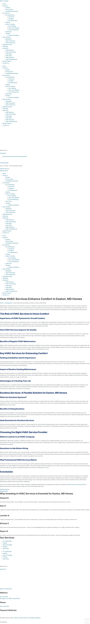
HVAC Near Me (10, 50)
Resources (5, 48)
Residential (8, 39)
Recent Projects (7, 61)
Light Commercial (10, 41)
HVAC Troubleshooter (11, 59)
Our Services (6, 13)
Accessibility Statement (12, 11)
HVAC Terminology (11, 52)
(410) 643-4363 (4, 163)
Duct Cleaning (12, 26)
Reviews (8, 7)
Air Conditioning (10, 15)
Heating (8, 22)
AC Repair (11, 18)
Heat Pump (9, 31)
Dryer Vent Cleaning (13, 28)
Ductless (8, 33)
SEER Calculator (10, 57)
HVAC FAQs (9, 55)
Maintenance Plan (7, 44)
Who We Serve (7, 37)
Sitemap (16, 617)
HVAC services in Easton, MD (76, 484)
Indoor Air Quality (10, 24)
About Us (5, 5)
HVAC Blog (8, 53)
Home (4, 4)
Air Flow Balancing (13, 29)
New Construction (10, 42)
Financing (5, 46)
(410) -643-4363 (4, 606)
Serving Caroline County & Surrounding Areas (15, 156)
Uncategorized (8, 303)
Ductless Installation (13, 35)
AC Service (11, 17)
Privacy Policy (9, 9)
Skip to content (4, 1)
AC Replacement (12, 20)
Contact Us (6, 63)
